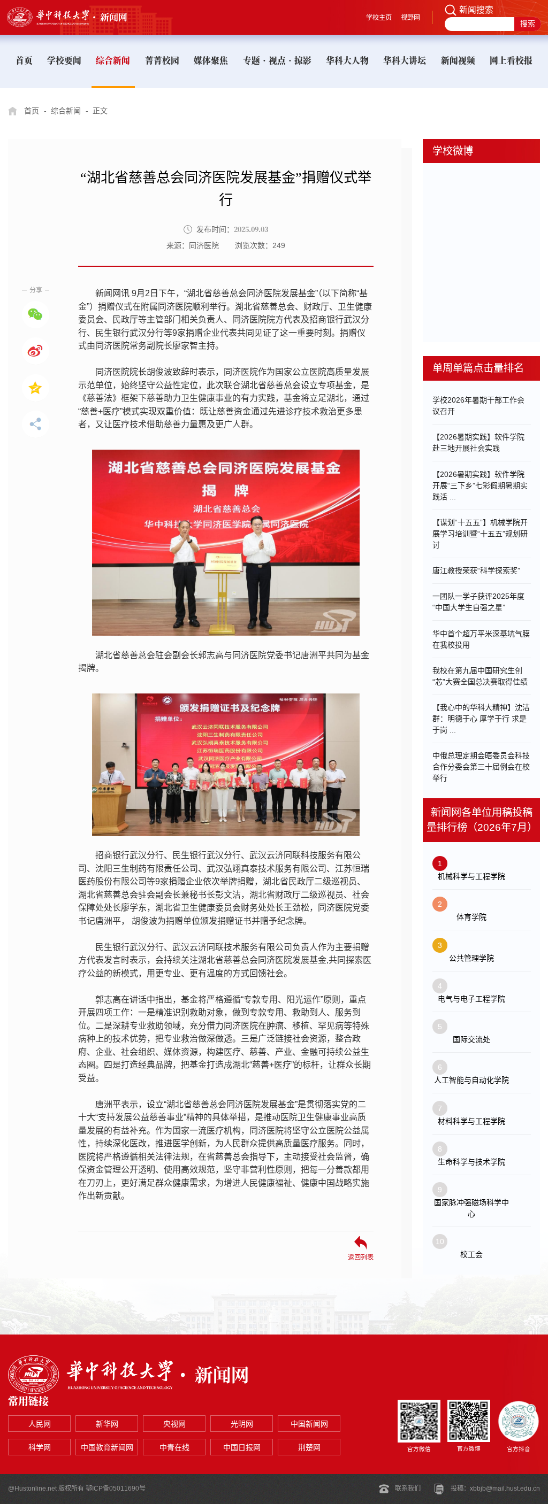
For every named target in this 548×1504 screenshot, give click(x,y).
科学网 (39, 1447)
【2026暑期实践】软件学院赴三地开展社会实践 (478, 442)
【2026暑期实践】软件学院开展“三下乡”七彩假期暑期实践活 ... (480, 485)
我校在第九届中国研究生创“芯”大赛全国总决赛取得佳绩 (480, 676)
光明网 (242, 1424)
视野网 (410, 17)
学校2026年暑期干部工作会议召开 (478, 405)
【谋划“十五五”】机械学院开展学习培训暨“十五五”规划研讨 (480, 533)
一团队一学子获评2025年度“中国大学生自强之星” (478, 602)
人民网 (39, 1424)
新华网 (107, 1424)
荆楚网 (309, 1447)
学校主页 (379, 17)
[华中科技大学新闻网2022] (77, 17)
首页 (31, 110)
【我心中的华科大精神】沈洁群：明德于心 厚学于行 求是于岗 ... (481, 718)
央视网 (174, 1424)
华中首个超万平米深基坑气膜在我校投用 (481, 639)
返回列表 (361, 1257)
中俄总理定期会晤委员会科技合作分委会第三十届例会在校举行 (481, 766)
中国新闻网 (309, 1424)
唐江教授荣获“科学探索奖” (476, 570)
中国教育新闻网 (107, 1447)
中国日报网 (242, 1447)
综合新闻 (66, 110)
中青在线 (174, 1447)
